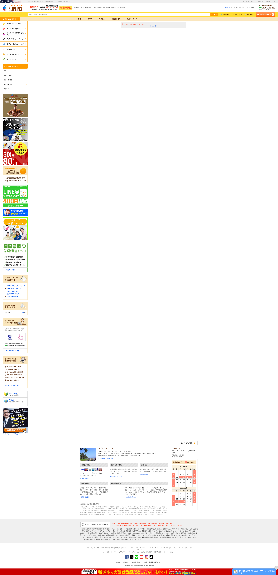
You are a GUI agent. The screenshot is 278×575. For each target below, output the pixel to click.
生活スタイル (8, 84)
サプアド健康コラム (12, 291)
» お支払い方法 (84, 478)
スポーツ (150, 547)
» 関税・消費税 (84, 497)
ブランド (6, 89)
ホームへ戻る (154, 26)
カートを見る (107, 552)
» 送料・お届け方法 (116, 476)
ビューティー (173, 547)
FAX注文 (11, 400)
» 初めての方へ (110, 459)
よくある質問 (259, 1)
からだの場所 (8, 75)
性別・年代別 (8, 80)
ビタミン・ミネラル (127, 547)
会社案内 (143, 552)
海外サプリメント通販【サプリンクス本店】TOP (100, 547)
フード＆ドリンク (184, 547)
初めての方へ (13, 393)
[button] (254, 571)
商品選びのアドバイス (13, 294)
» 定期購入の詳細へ (11, 270)
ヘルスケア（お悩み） (141, 547)
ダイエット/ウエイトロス (161, 547)
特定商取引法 (157, 552)
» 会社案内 (101, 459)
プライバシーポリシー (169, 552)
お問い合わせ (135, 552)
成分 (5, 70)
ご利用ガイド (269, 1)
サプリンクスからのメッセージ (16, 286)
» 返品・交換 (144, 474)
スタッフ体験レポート (13, 296)
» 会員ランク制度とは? (12, 385)
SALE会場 (118, 547)
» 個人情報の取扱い (130, 497)
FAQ (129, 552)
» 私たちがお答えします (12, 351)
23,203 (22, 312)
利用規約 (149, 552)
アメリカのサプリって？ (14, 288)
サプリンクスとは (248, 1)
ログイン (227, 7)
